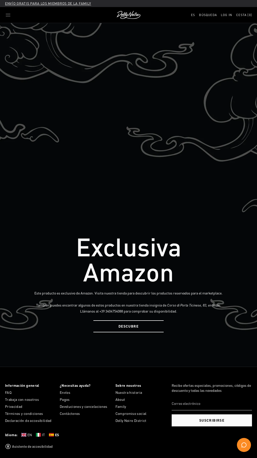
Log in (226, 15)
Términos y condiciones (24, 413)
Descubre (128, 326)
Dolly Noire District (131, 420)
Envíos (65, 392)
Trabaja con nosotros (22, 399)
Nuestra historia (128, 392)
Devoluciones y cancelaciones (83, 406)
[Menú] (8, 15)
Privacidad (14, 406)
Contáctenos (70, 413)
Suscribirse (211, 420)
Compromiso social (131, 413)
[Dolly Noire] (128, 15)
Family (120, 406)
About (120, 399)
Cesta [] (244, 15)
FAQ (8, 392)
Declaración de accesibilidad (28, 420)
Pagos (65, 399)
